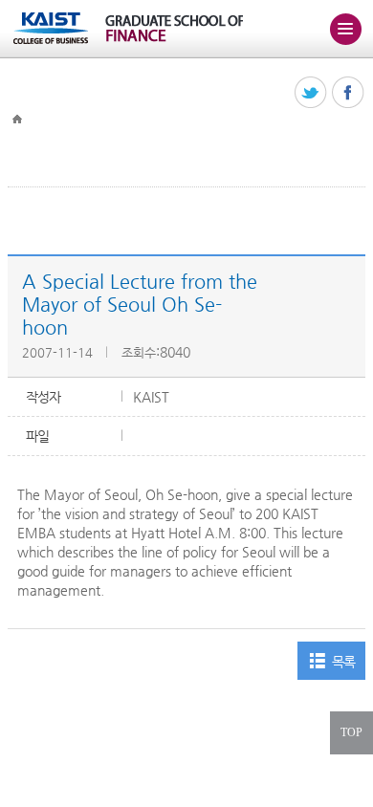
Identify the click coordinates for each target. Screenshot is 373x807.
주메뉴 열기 (345, 29)
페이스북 (348, 93)
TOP (351, 732)
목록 (344, 661)
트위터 (311, 93)
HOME (17, 119)
